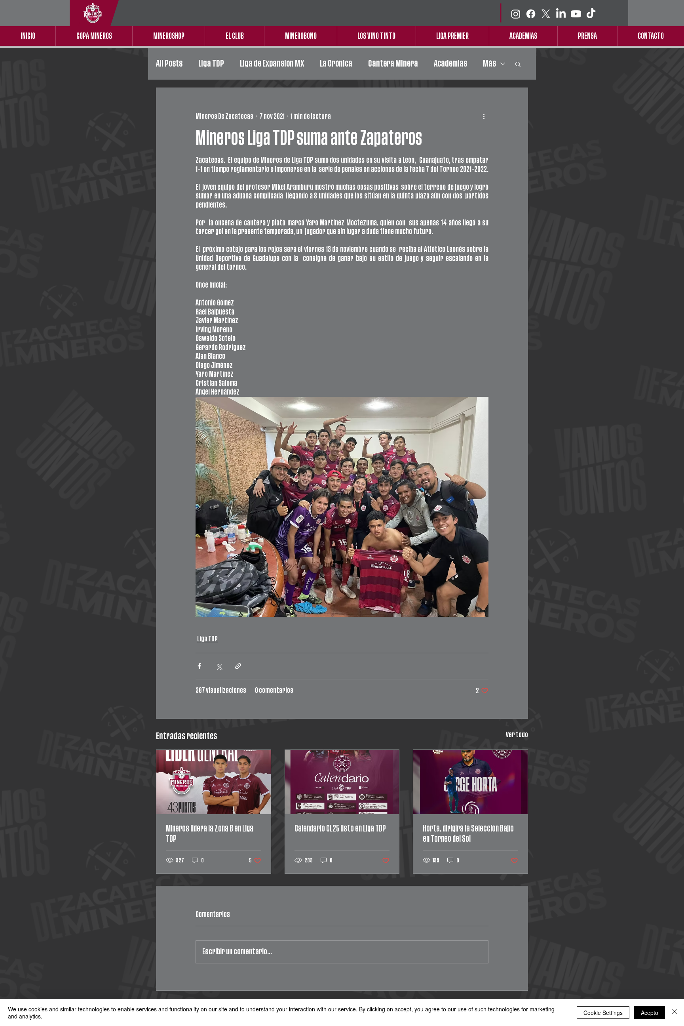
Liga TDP (211, 63)
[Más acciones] (483, 116)
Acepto (649, 1012)
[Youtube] (576, 14)
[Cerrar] (674, 1012)
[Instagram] (516, 14)
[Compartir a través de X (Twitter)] (218, 666)
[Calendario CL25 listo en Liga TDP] (342, 782)
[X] (546, 14)
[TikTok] (591, 14)
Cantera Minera (393, 63)
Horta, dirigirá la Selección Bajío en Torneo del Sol (468, 834)
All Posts (169, 63)
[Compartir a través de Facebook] (199, 666)
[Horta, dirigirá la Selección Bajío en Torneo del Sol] (470, 782)
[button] (518, 64)
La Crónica (336, 63)
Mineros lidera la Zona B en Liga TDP (209, 834)
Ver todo (517, 735)
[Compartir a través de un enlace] (238, 666)
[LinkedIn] (561, 14)
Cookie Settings (603, 1012)
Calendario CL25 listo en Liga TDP (340, 828)
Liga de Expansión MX (272, 63)
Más (489, 63)
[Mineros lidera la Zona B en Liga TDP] (213, 782)
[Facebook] (531, 14)
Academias (450, 63)
